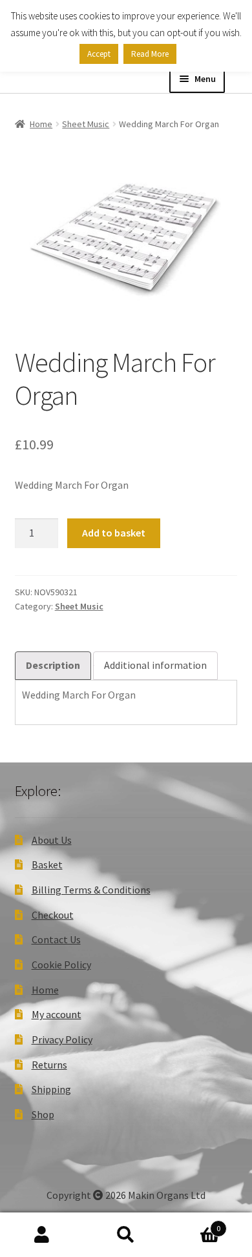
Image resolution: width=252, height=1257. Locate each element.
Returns (49, 1064)
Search (126, 1235)
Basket (47, 864)
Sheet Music (85, 124)
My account (56, 1014)
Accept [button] (98, 53)
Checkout (53, 914)
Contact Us (56, 939)
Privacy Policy (62, 1039)
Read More (150, 53)
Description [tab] (53, 665)
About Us (52, 839)
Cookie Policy (61, 964)
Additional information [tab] (155, 665)
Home (41, 124)
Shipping (51, 1089)
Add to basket (113, 532)
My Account (42, 1235)
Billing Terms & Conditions (91, 889)
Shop (43, 1114)
